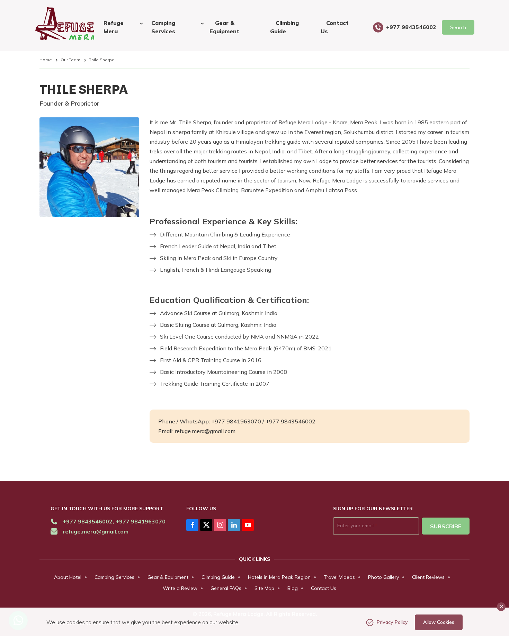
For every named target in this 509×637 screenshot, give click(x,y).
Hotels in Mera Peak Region (279, 577)
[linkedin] (234, 525)
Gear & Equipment (224, 27)
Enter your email (357, 525)
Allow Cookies (438, 622)
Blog (292, 588)
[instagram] (220, 525)
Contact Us (335, 27)
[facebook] (192, 525)
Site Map (264, 588)
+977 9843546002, (88, 521)
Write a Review (180, 588)
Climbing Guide (284, 27)
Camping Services (114, 577)
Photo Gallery (383, 577)
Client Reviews (428, 577)
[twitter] (206, 525)
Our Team (70, 59)
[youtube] (248, 525)
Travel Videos (339, 577)
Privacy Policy (392, 622)
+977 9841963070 (141, 521)
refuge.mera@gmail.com (95, 531)
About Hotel (67, 577)
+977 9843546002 (411, 27)
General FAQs (226, 588)
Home (45, 59)
